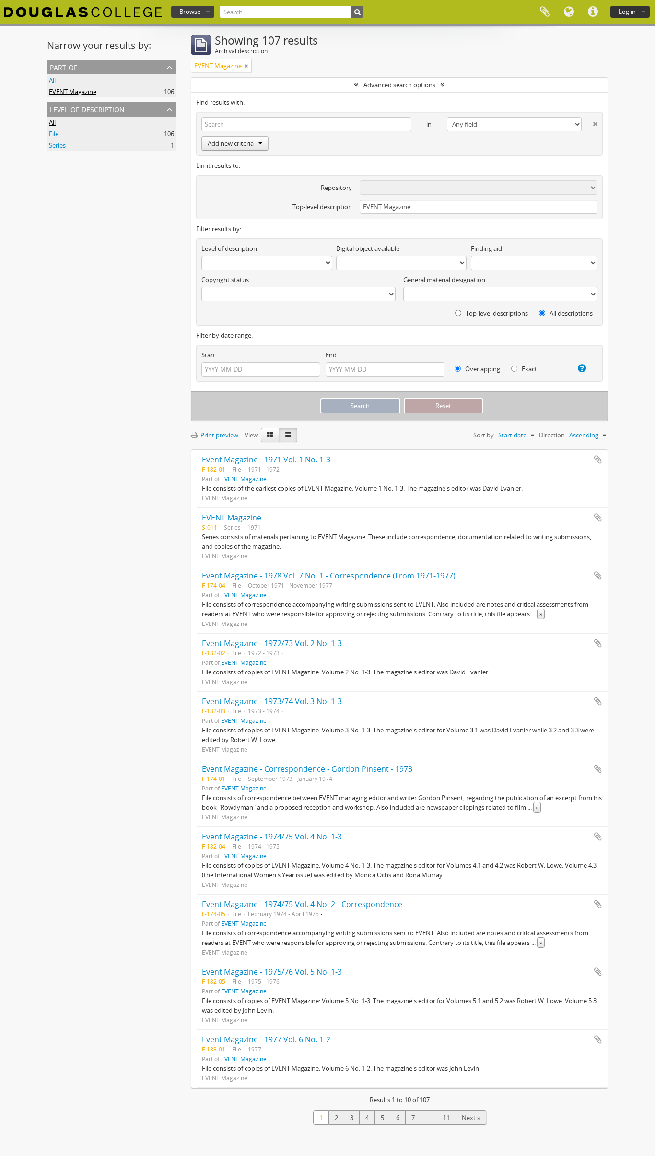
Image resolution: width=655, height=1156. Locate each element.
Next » (471, 1117)
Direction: (552, 435)
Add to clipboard (598, 459)
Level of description (87, 108)
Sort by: (484, 435)
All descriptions (570, 313)
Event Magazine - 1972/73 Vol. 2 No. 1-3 (272, 643)
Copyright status (225, 279)
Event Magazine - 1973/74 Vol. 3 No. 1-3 (272, 701)
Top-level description (322, 206)
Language (569, 12)
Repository (336, 187)
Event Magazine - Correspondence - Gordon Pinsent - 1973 (307, 769)
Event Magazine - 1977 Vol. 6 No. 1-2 (266, 1039)
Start (208, 355)
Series (57, 145)
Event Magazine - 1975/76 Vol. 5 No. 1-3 (272, 972)
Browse (189, 11)
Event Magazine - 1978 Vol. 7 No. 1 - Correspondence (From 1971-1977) (329, 575)
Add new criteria (231, 143)
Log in (627, 11)
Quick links (593, 12)
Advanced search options (399, 85)
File (53, 134)
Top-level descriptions (496, 313)
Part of (63, 66)
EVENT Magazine (72, 91)
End (331, 355)
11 (446, 1117)
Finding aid (486, 248)
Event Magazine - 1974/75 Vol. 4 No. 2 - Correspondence (302, 904)
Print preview (218, 435)
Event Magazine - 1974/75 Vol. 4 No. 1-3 (272, 836)
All (52, 80)
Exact (528, 369)
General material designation (444, 279)
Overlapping (482, 369)
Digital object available (367, 248)
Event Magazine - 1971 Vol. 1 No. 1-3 (266, 459)
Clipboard (545, 12)
